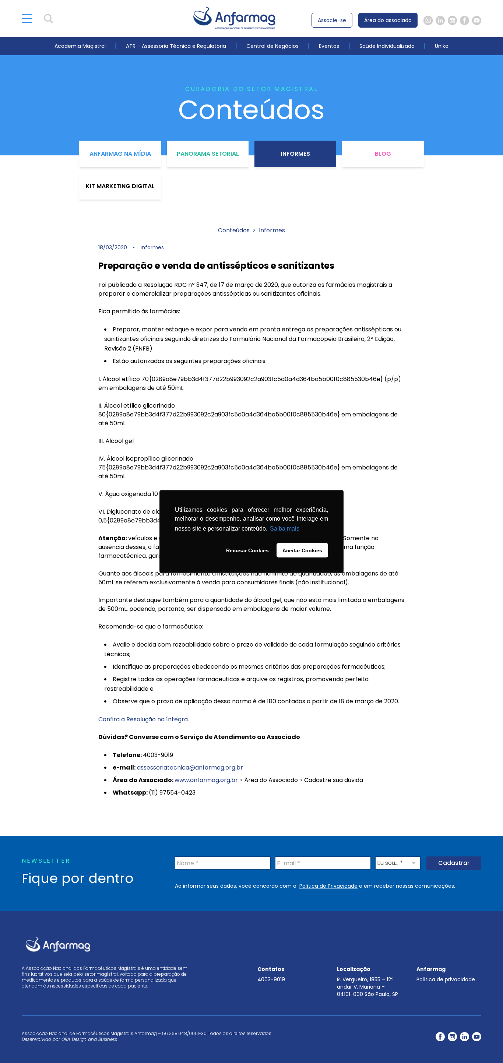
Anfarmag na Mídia (120, 153)
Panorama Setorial (208, 153)
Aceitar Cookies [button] (302, 550)
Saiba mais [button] (284, 528)
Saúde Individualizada (387, 46)
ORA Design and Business (89, 1039)
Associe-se (332, 20)
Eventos (329, 46)
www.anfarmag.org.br (206, 780)
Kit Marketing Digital (120, 186)
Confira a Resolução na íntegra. (143, 719)
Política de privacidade (445, 979)
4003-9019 (271, 979)
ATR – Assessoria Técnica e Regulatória (176, 46)
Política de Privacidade (328, 886)
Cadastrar (453, 863)
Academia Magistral (80, 46)
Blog (383, 153)
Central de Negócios (272, 46)
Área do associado (388, 20)
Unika (442, 46)
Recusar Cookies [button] (247, 550)
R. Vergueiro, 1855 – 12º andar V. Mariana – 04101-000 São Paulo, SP (367, 987)
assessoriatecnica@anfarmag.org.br (190, 767)
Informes (295, 153)
